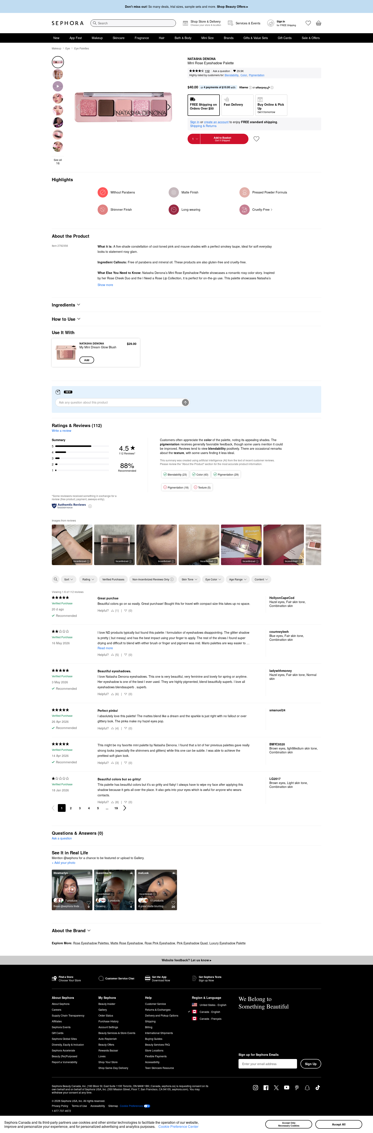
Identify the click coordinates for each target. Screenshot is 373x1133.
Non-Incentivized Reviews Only (151, 579)
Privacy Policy (60, 1106)
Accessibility (152, 1062)
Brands (229, 38)
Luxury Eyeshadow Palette (227, 943)
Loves (102, 1056)
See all (58, 161)
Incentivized (79, 561)
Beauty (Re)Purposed (64, 1056)
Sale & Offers (311, 38)
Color (243, 75)
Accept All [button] (339, 1124)
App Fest (76, 38)
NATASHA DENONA (202, 59)
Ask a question (221, 71)
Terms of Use (79, 1106)
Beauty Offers (106, 1044)
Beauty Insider (106, 1004)
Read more (105, 648)
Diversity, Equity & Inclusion (68, 1044)
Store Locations (154, 1050)
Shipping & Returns (203, 126)
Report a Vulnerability (64, 1062)
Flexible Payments (156, 1056)
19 (116, 808)
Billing (148, 1027)
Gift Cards (285, 38)
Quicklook (66, 360)
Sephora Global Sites (64, 1038)
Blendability (232, 75)
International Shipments (159, 1033)
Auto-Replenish (107, 1038)
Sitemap (113, 1106)
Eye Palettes (81, 48)
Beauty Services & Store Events (116, 1033)
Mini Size (207, 38)
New (56, 38)
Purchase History (108, 1021)
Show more (105, 285)
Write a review (61, 430)
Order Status (105, 1015)
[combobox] (133, 23)
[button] (157, 1127)
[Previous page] (53, 808)
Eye (67, 48)
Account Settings (108, 1027)
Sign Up (311, 1064)
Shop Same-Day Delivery (113, 1068)
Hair (161, 38)
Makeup (97, 38)
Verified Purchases (113, 579)
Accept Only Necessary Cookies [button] (288, 1124)
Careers (56, 1009)
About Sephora (61, 1004)
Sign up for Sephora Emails (259, 1055)
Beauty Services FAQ (157, 1044)
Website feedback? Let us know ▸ (186, 960)
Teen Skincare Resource (159, 1068)
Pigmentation (256, 75)
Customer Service (155, 1004)
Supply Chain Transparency (68, 1015)
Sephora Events (61, 1027)
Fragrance (142, 38)
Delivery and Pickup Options (161, 1015)
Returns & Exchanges (158, 1009)
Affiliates (57, 1021)
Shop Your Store (108, 1062)
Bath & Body (183, 38)
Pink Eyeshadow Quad (192, 943)
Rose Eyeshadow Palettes (91, 943)
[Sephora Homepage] (67, 23)
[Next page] (125, 808)
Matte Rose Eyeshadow (127, 943)
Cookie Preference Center (178, 1126)
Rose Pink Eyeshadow (160, 943)
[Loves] (308, 23)
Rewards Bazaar (108, 1050)
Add (86, 360)
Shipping (150, 1021)
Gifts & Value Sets (255, 38)
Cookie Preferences (131, 1106)
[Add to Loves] (256, 138)
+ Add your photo (63, 863)
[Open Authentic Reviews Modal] (90, 506)
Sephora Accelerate (63, 1050)
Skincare (119, 38)
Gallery (102, 1009)
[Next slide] (168, 107)
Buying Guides (153, 1038)
